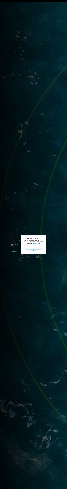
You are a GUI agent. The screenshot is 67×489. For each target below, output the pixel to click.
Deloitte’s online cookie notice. (36, 243)
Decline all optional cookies (33, 248)
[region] (33, 244)
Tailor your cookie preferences (33, 250)
